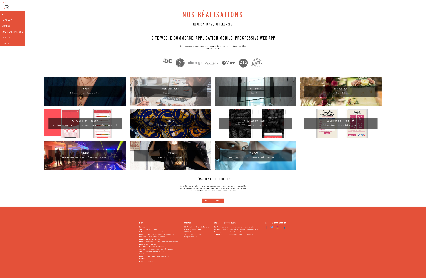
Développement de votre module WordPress (156, 234)
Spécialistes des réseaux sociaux (152, 251)
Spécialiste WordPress (148, 229)
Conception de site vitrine (149, 239)
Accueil (6, 14)
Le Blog (6, 37)
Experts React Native (147, 244)
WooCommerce (252, 229)
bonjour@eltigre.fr (191, 237)
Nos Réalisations (12, 31)
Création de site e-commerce (150, 254)
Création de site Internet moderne (153, 237)
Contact (7, 43)
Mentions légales (146, 261)
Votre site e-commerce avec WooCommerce (156, 232)
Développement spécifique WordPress (154, 256)
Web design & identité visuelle (151, 246)
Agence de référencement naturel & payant (156, 249)
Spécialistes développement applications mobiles (159, 241)
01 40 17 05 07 (195, 234)
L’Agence (7, 20)
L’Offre (6, 26)
